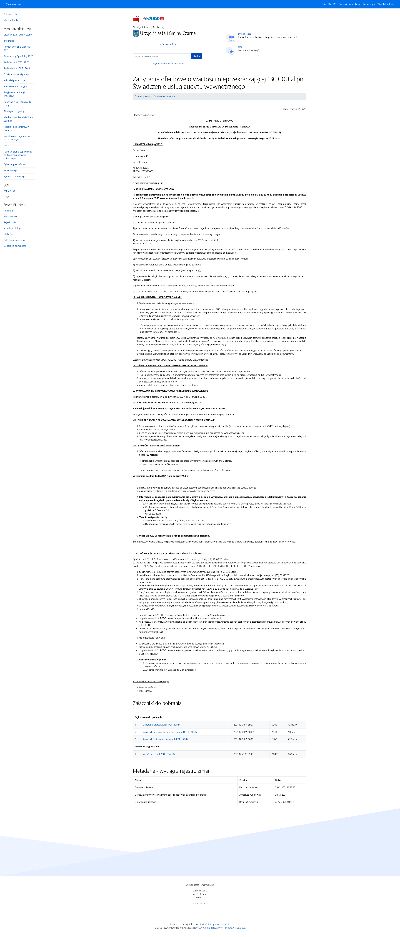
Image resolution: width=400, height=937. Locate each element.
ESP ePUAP (9, 191)
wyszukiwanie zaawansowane (168, 63)
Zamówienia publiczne (350, 4)
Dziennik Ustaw (11, 14)
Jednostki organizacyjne (15, 86)
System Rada (244, 33)
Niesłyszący (369, 4)
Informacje (9, 40)
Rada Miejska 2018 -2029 (16, 62)
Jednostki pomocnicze (14, 80)
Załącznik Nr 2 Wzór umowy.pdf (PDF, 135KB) (165, 739)
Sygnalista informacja (14, 176)
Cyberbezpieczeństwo (15, 164)
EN (329, 4)
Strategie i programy (14, 111)
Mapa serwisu (11, 216)
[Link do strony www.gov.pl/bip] (138, 18)
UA (324, 4)
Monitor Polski (11, 20)
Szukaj (196, 56)
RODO (7, 145)
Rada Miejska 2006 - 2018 (17, 68)
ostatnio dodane (168, 44)
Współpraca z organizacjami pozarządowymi (18, 138)
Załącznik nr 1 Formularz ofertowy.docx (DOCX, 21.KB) (170, 732)
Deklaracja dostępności (15, 245)
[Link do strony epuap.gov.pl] (153, 18)
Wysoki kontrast (386, 4)
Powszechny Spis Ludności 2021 (17, 48)
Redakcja (8, 210)
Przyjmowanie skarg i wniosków (14, 94)
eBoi (240, 46)
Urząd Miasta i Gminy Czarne (18, 34)
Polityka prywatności (14, 240)
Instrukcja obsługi (12, 228)
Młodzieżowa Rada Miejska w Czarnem (18, 119)
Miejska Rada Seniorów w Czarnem (16, 128)
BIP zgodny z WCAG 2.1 (219, 924)
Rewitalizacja (10, 170)
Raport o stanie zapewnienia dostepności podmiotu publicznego (18, 155)
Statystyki (9, 234)
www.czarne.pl (200, 903)
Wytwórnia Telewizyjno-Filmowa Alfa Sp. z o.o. (222, 927)
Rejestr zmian (10, 222)
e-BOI (7, 197)
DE (334, 4)
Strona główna (13, 4)
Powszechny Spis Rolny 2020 (18, 56)
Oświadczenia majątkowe (16, 74)
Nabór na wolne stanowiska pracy (18, 103)
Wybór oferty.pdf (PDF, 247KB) (159, 754)
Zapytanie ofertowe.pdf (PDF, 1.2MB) (161, 724)
